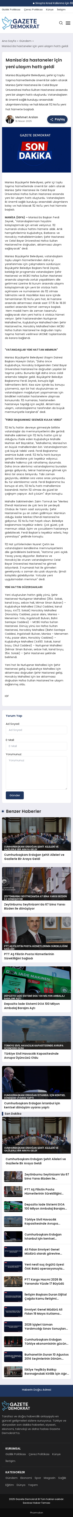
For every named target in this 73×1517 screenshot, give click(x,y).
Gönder (15, 795)
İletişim (61, 9)
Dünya (21, 1485)
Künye (50, 9)
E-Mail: (10, 740)
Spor (38, 1478)
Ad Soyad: (13, 724)
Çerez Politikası (33, 9)
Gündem (11, 1478)
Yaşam (33, 1485)
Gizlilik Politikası (11, 9)
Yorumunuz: (14, 754)
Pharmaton (36, 1512)
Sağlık (62, 1478)
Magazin (49, 1478)
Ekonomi (26, 1478)
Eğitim (9, 1485)
